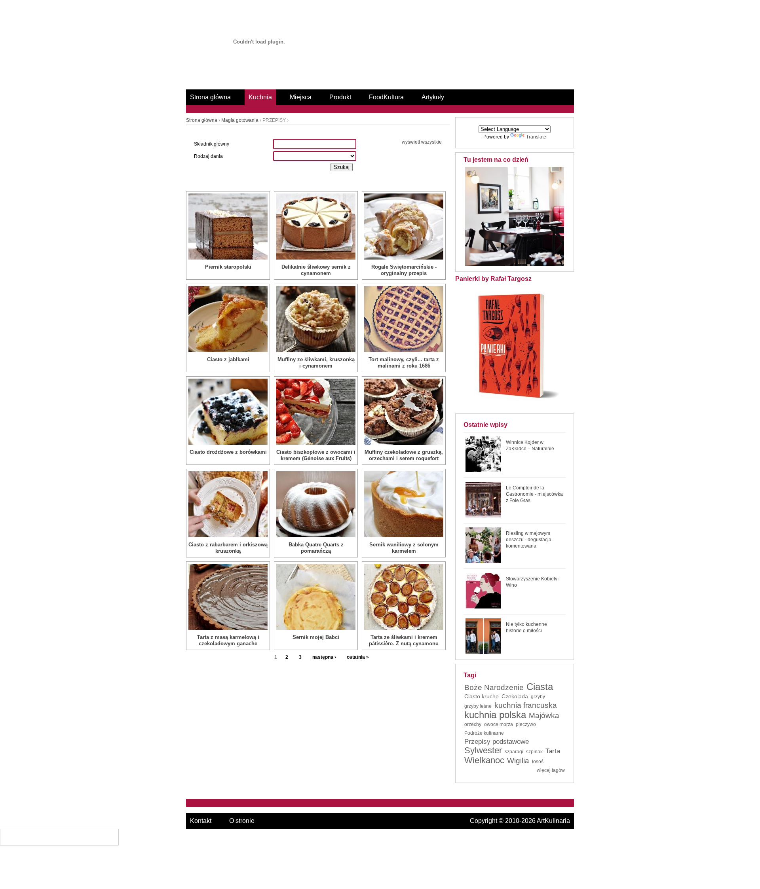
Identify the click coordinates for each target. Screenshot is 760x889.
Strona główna (210, 97)
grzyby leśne (478, 706)
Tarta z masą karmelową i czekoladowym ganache (228, 640)
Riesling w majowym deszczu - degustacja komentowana (528, 540)
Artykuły (433, 97)
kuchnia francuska (525, 705)
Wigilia (518, 761)
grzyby (538, 696)
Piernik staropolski (228, 267)
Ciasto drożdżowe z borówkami (228, 452)
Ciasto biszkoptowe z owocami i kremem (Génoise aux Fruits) (315, 455)
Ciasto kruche (481, 696)
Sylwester (483, 750)
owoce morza (498, 724)
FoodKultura (386, 97)
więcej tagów (551, 770)
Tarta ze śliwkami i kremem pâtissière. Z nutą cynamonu (404, 640)
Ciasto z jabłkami (228, 359)
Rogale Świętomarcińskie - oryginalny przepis (404, 270)
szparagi (514, 751)
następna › (324, 657)
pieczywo (526, 724)
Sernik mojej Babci (316, 637)
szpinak (534, 751)
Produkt (340, 97)
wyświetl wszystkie (422, 142)
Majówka (544, 716)
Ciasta (539, 687)
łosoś (537, 761)
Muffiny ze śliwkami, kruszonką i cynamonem (316, 362)
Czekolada (515, 696)
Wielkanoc (484, 760)
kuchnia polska (495, 715)
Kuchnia (260, 97)
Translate (536, 137)
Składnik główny (211, 144)
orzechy (472, 724)
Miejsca (301, 97)
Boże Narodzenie (494, 687)
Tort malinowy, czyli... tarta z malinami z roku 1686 (404, 362)
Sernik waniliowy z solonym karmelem (404, 548)
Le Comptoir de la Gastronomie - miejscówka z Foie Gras (534, 494)
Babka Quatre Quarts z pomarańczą (316, 548)
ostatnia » (358, 657)
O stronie (242, 820)
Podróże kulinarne (484, 733)
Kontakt (200, 820)
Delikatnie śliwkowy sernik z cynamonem (316, 270)
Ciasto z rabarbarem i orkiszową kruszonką (228, 548)
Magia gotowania (239, 120)
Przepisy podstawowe (496, 742)
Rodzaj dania (208, 156)
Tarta (552, 751)
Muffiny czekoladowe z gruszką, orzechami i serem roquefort (404, 455)
